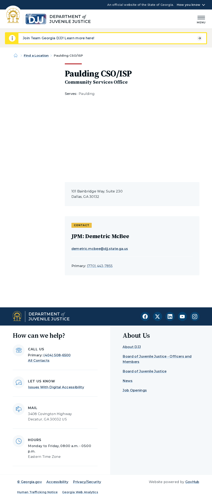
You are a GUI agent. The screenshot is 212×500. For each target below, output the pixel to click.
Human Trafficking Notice (37, 492)
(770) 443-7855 (100, 266)
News (127, 381)
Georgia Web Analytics (80, 492)
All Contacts (38, 361)
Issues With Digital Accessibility (56, 387)
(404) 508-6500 (57, 355)
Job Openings (135, 390)
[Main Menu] (201, 19)
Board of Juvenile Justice (144, 371)
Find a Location (36, 55)
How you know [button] (188, 4)
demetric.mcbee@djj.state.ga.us (99, 249)
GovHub (192, 482)
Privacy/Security (87, 482)
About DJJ (132, 347)
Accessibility (57, 482)
